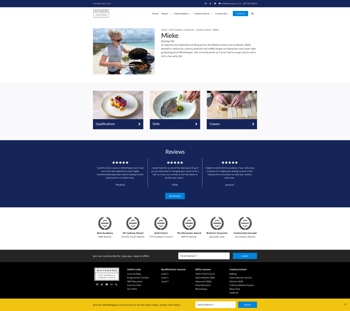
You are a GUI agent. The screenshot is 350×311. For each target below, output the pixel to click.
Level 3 (164, 277)
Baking (232, 273)
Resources (189, 29)
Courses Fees (134, 285)
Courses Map (134, 273)
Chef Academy (175, 29)
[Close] (345, 304)
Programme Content (138, 277)
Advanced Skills (203, 281)
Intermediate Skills (205, 277)
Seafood (233, 292)
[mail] (111, 284)
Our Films (132, 288)
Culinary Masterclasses (241, 285)
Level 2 (164, 273)
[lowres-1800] (232, 91)
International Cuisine (240, 277)
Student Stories (203, 29)
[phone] (116, 284)
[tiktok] (102, 284)
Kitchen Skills (236, 281)
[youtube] (107, 284)
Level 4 (164, 281)
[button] (253, 13)
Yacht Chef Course (205, 273)
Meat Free (234, 288)
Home (164, 29)
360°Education (135, 281)
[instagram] (97, 284)
